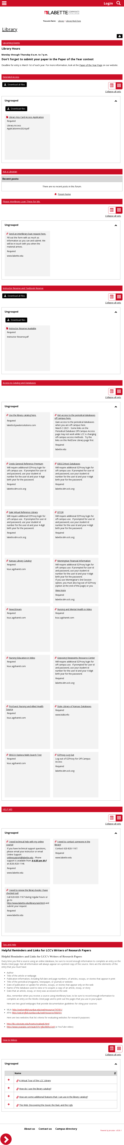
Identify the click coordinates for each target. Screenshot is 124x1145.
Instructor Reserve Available (22, 328)
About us (29, 1128)
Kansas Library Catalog (20, 560)
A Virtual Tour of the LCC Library (35, 1080)
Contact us (45, 1128)
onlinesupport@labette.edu (20, 857)
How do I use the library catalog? (35, 1088)
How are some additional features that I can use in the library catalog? (53, 1096)
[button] (14, 84)
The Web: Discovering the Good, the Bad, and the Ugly (46, 1105)
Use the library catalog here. (22, 415)
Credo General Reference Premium (26, 463)
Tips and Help (9, 944)
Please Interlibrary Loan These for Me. (21, 201)
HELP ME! (7, 809)
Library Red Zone (73, 21)
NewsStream (15, 609)
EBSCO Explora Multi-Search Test (25, 754)
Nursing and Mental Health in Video (74, 609)
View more (60, 590)
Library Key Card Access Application (26, 117)
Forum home (64, 194)
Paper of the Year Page (90, 65)
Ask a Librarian (10, 171)
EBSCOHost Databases (68, 463)
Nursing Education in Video (22, 657)
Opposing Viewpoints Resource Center (76, 657)
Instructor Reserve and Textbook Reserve (23, 288)
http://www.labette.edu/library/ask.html (26, 903)
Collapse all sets (113, 91)
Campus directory (66, 1128)
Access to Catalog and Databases (19, 382)
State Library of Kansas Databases (74, 706)
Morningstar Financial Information (74, 560)
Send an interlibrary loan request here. (27, 233)
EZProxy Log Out (65, 754)
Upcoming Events (11, 42)
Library (61, 21)
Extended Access (11, 77)
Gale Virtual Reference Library (23, 512)
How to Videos (10, 1040)
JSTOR (60, 512)
